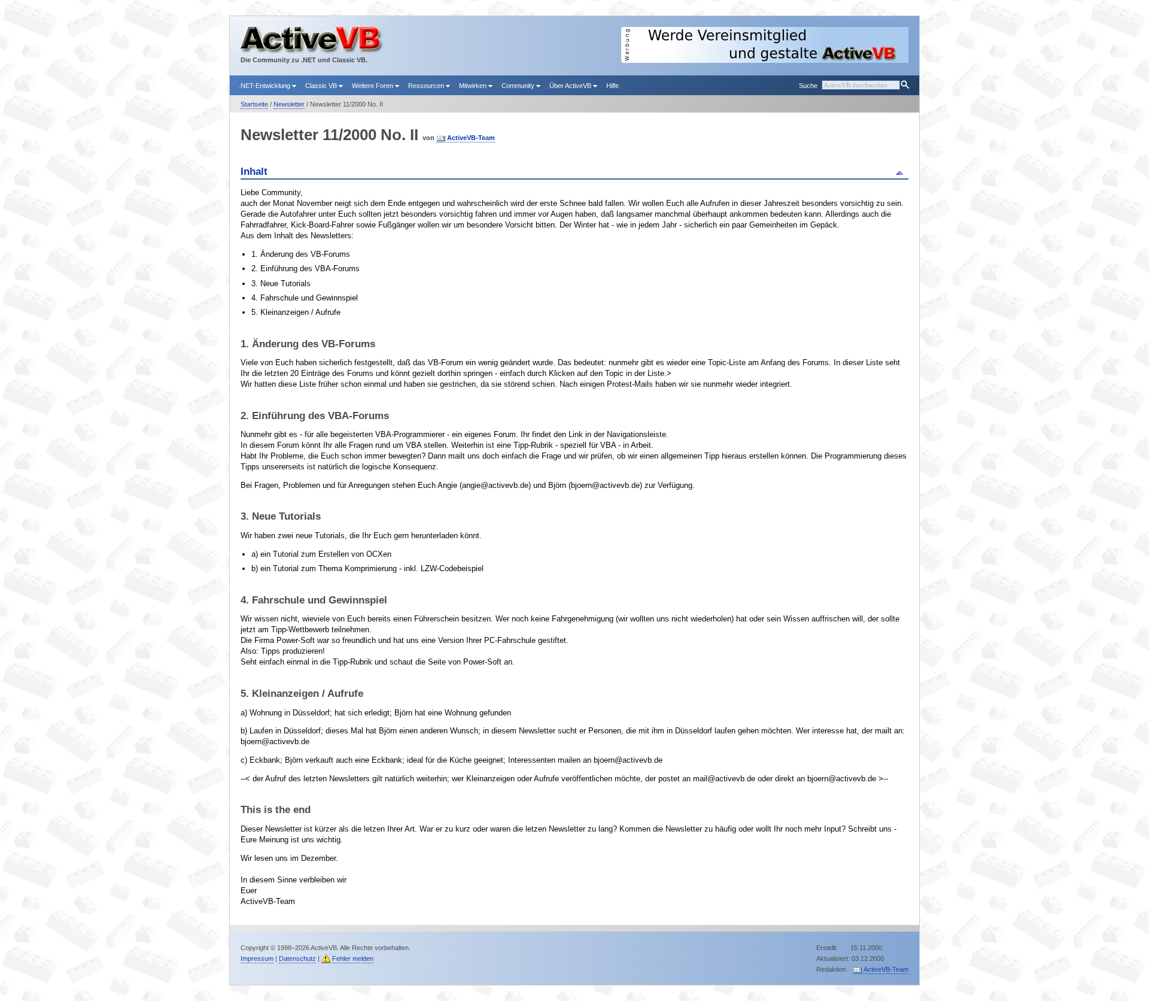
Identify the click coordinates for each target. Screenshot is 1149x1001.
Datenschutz (297, 958)
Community (518, 85)
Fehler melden (352, 958)
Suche (808, 85)
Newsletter (289, 104)
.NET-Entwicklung (265, 85)
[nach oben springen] (901, 172)
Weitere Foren (373, 85)
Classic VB (322, 85)
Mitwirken (473, 85)
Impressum (257, 958)
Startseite (254, 104)
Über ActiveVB (571, 85)
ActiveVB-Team (471, 137)
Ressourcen (427, 85)
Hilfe (612, 85)
